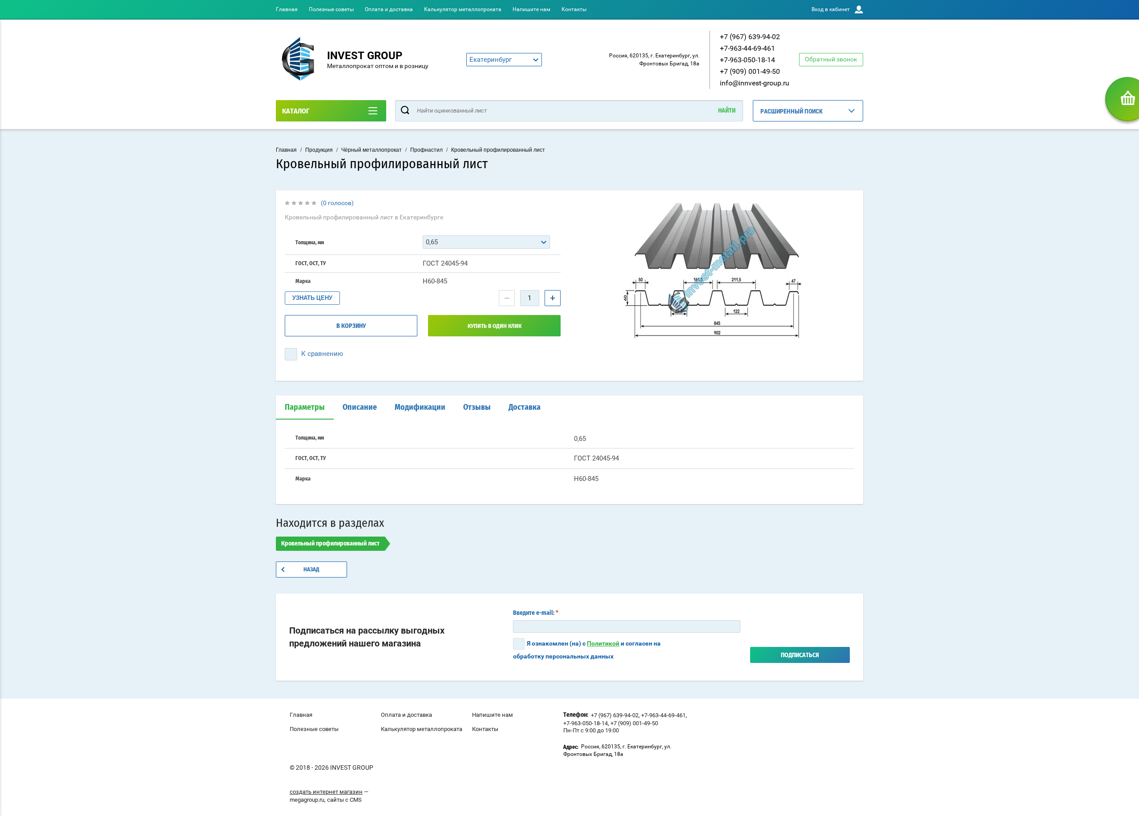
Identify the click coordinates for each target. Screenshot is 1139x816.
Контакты (573, 9)
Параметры (305, 408)
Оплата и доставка (389, 9)
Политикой (603, 643)
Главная (287, 9)
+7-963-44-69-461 (747, 48)
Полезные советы (331, 9)
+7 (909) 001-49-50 (750, 71)
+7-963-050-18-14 (747, 60)
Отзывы (477, 408)
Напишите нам (531, 9)
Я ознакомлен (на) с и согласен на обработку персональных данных (587, 650)
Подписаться (800, 655)
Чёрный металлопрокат (371, 150)
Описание (360, 408)
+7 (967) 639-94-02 (750, 36)
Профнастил (426, 150)
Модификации (420, 408)
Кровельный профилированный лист (498, 150)
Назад (311, 570)
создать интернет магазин (326, 791)
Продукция (319, 150)
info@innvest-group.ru (754, 83)
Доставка (525, 408)
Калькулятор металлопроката (462, 9)
